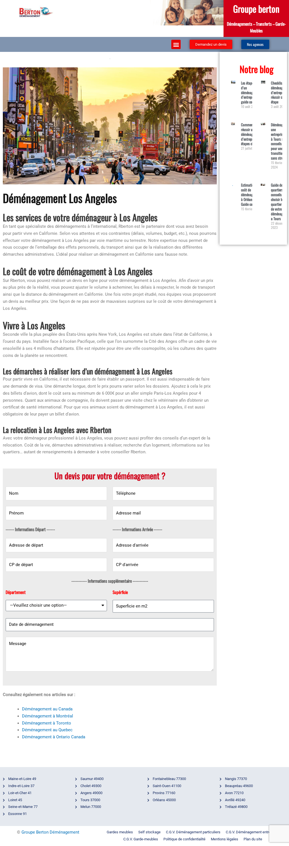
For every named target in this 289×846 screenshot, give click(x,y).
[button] (176, 44)
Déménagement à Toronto (46, 723)
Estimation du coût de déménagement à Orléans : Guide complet (251, 194)
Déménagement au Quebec (47, 729)
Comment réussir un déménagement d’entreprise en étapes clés (251, 134)
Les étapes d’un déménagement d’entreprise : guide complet (251, 92)
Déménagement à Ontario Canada (53, 736)
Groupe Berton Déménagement (50, 832)
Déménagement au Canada (47, 709)
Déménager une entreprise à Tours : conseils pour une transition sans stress (278, 141)
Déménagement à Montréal (47, 716)
